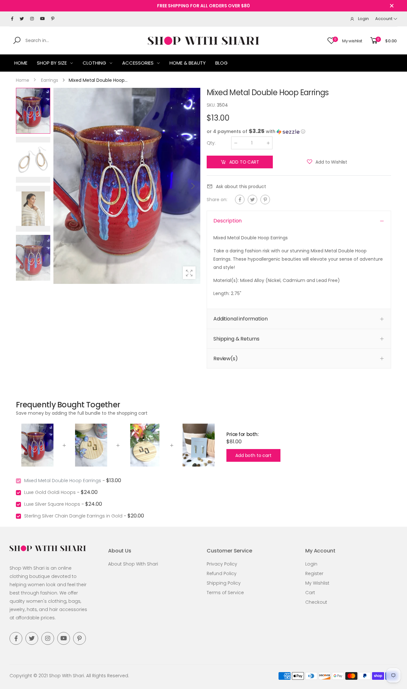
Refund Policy (222, 573)
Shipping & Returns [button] (236, 338)
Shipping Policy (224, 583)
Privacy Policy (222, 564)
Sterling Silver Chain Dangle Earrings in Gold (73, 516)
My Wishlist (317, 583)
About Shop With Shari (133, 564)
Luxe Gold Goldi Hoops (50, 492)
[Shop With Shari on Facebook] (12, 19)
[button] (192, 186)
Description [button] (227, 220)
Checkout (316, 602)
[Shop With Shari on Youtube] (42, 19)
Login (311, 564)
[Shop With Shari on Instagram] (32, 19)
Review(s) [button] (225, 358)
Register (314, 573)
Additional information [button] (240, 318)
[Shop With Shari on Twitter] (22, 19)
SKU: (212, 105)
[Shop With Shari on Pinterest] (52, 19)
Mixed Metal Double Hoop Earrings (62, 480)
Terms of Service (225, 592)
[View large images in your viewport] (189, 272)
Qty (211, 143)
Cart (310, 592)
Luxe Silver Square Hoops (52, 504)
